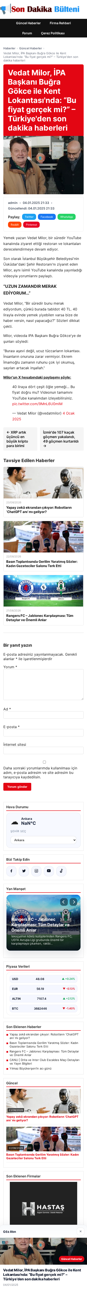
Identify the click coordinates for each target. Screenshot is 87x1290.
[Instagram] (36, 871)
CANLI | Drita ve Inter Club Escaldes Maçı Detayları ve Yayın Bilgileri (44, 1061)
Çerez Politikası (53, 33)
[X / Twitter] (24, 871)
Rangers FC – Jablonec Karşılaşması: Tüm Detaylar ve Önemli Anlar (44, 1053)
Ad (7, 709)
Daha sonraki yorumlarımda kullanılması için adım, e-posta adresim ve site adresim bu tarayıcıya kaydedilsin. (40, 772)
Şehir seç (18, 831)
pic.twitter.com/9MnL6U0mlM (37, 404)
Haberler (9, 48)
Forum (27, 33)
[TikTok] (61, 871)
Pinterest (31, 224)
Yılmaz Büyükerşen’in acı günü (31, 1068)
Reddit (15, 224)
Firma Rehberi (60, 23)
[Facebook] (11, 871)
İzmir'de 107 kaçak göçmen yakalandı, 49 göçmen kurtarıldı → (61, 439)
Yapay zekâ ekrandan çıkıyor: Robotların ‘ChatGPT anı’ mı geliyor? (44, 1036)
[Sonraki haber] (73, 902)
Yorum (10, 667)
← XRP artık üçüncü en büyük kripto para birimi (17, 439)
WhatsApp (66, 216)
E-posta (11, 727)
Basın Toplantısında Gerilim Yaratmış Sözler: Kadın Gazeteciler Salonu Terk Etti (44, 1044)
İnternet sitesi (14, 744)
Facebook (47, 216)
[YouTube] (49, 871)
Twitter (29, 216)
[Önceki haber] (64, 902)
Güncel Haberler (28, 23)
